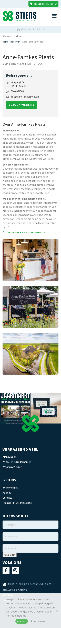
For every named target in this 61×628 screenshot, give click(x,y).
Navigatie (54, 16)
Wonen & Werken (12, 467)
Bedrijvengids (43, 3)
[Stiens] (16, 16)
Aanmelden (9, 554)
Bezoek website (21, 105)
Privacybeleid (38, 621)
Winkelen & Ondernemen (17, 461)
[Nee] (56, 610)
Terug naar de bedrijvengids (25, 232)
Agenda (7, 492)
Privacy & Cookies (15, 590)
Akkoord (21, 621)
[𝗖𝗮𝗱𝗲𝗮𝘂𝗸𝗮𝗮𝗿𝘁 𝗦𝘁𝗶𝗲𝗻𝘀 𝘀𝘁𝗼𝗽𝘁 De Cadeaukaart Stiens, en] (45, 408)
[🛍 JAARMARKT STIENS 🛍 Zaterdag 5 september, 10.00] (15, 408)
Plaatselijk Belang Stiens (17, 502)
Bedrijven (15, 41)
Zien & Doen (9, 456)
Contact (7, 497)
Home (5, 41)
